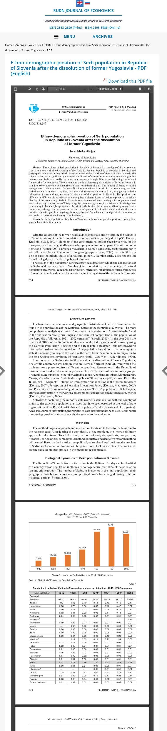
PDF (49, 50)
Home (9, 45)
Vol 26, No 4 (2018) (40, 45)
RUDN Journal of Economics (83, 15)
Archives (103, 36)
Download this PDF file (130, 81)
